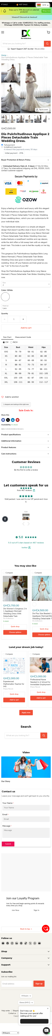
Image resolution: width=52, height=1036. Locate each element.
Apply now (26, 712)
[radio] (5, 342)
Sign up (39, 983)
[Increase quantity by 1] (23, 319)
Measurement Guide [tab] (23, 337)
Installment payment (12, 147)
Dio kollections (37, 621)
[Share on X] (8, 420)
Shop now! (39, 10)
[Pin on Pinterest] (17, 420)
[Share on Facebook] (3, 420)
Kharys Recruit (8, 689)
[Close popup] (47, 1008)
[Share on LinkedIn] (13, 420)
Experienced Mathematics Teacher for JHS (13, 684)
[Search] (47, 44)
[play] (26, 767)
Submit (8, 844)
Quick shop (15, 626)
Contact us (12, 1013)
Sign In (36, 910)
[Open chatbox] (46, 1030)
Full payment (9, 145)
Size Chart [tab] (7, 337)
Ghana (24, 1002)
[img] (26, 488)
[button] (24, 524)
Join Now (15, 910)
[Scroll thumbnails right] (48, 119)
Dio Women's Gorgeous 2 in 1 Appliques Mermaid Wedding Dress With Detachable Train (15, 612)
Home (3, 55)
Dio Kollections (8, 618)
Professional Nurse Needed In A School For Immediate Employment (40, 682)
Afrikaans (24, 996)
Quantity (4, 314)
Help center (6, 1011)
